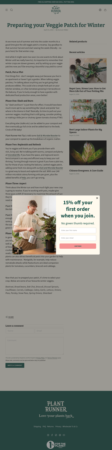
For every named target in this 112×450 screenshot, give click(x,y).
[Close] (97, 198)
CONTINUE (77, 246)
